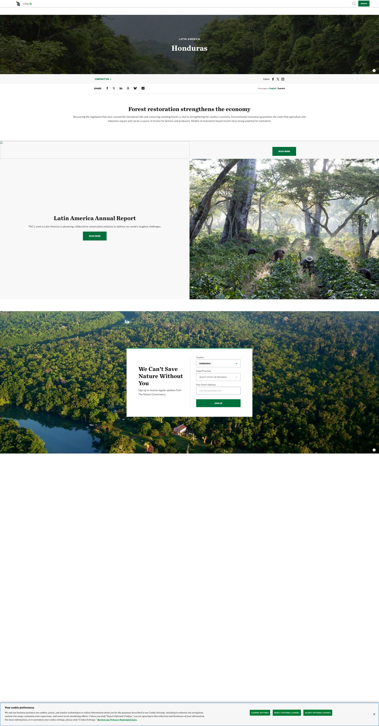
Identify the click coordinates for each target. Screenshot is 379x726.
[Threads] (128, 89)
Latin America (189, 39)
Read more (284, 151)
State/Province (203, 371)
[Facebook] (107, 89)
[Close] (374, 714)
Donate (364, 3)
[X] (114, 89)
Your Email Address (206, 384)
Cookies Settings (260, 712)
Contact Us (102, 79)
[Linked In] (121, 89)
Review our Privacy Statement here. (117, 719)
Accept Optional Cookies (318, 712)
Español (281, 88)
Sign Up (218, 403)
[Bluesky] (135, 89)
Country (200, 357)
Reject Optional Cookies (286, 712)
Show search (354, 3)
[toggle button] (374, 449)
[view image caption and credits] (374, 69)
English (272, 88)
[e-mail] (143, 89)
